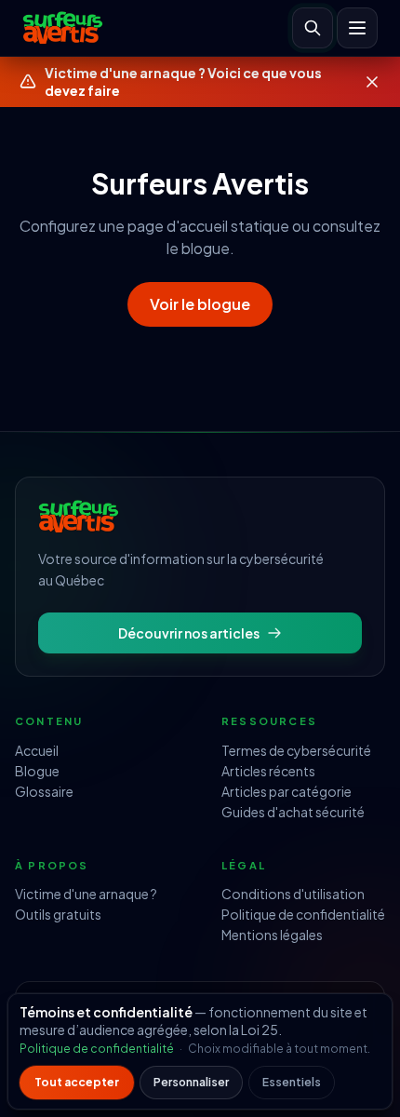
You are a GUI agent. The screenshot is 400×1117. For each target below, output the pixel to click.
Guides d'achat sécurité (293, 811)
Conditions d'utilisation (293, 893)
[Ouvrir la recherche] (312, 27)
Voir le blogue (200, 304)
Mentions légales (272, 934)
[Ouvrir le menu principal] (357, 27)
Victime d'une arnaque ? (86, 893)
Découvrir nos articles (189, 633)
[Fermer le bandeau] (372, 82)
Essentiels (291, 1082)
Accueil (37, 750)
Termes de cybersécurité (296, 750)
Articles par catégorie (286, 791)
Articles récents (268, 770)
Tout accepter (76, 1082)
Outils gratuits (58, 914)
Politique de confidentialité (303, 914)
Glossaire (44, 791)
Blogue (37, 770)
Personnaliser (191, 1082)
